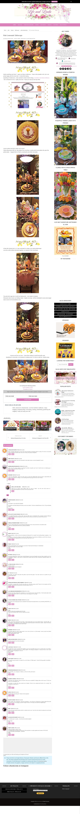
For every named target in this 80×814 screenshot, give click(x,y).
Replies (9, 483)
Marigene (10, 629)
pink (16, 38)
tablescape (23, 38)
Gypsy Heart (11, 658)
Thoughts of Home (27, 389)
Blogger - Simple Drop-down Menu (68, 410)
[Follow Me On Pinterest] (63, 69)
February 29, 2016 (19, 699)
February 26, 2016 (23, 466)
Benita (9, 620)
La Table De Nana (12, 564)
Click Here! (54, 1)
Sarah (9, 692)
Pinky (9, 708)
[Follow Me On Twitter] (70, 69)
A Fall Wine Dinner (65, 419)
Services (65, 311)
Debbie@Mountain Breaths (14, 466)
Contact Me (65, 303)
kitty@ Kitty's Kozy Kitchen (14, 514)
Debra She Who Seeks (12, 639)
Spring (18, 38)
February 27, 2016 (25, 486)
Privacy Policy (14, 791)
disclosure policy (43, 761)
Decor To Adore (11, 699)
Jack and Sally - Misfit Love (67, 427)
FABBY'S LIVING (11, 727)
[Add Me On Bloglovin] (68, 69)
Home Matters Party (28, 387)
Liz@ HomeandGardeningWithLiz (15, 591)
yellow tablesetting (30, 38)
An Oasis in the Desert (13, 717)
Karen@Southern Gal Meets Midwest (16, 582)
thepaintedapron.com (13, 670)
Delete (13, 454)
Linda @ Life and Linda (16, 486)
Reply (9, 454)
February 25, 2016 (18, 458)
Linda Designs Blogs (65, 306)
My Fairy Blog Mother (65, 309)
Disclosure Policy (14, 789)
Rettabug (10, 554)
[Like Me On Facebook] (61, 69)
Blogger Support (65, 314)
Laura (9, 608)
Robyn (9, 533)
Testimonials (65, 316)
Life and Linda (39, 801)
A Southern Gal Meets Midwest (41, 77)
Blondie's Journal (12, 678)
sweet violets (11, 458)
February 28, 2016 (21, 670)
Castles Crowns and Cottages (14, 599)
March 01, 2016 (21, 717)
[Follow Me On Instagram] (65, 69)
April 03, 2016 (17, 727)
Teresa (9, 544)
